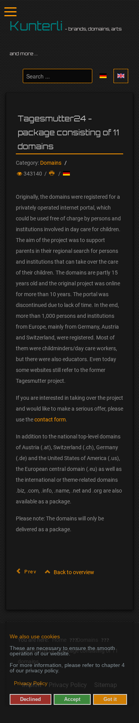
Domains (50, 163)
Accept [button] (72, 699)
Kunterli (36, 26)
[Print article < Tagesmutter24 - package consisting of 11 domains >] (52, 173)
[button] (10, 684)
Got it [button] (110, 699)
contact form (50, 419)
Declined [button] (30, 699)
